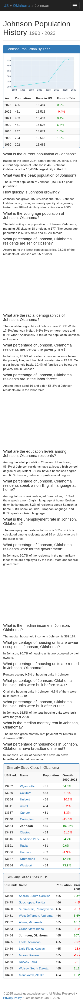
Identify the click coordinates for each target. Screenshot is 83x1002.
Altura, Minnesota (31, 922)
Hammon (26, 852)
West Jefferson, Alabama (36, 915)
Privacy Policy (12, 997)
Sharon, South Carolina (34, 896)
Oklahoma (21, 5)
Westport (26, 865)
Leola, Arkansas (29, 942)
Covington (27, 819)
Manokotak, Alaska (31, 975)
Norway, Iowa (28, 961)
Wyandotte (27, 786)
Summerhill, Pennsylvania (36, 909)
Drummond (27, 858)
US (6, 5)
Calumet (25, 792)
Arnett (24, 806)
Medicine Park (29, 839)
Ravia (24, 845)
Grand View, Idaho (31, 928)
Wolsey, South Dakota (34, 968)
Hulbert (25, 799)
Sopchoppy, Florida (32, 902)
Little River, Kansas (32, 948)
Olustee (25, 832)
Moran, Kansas (29, 955)
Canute (25, 812)
